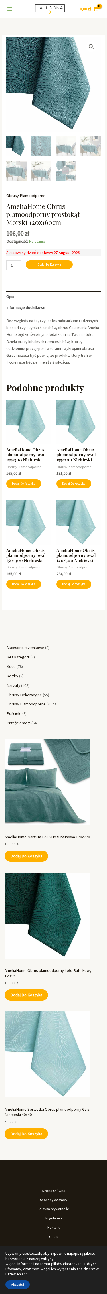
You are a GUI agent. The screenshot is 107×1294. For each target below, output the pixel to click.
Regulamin (53, 1218)
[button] (91, 47)
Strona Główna (53, 1190)
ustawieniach (16, 1274)
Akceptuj (17, 1284)
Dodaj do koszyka (26, 856)
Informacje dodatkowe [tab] (25, 307)
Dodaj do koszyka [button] (23, 484)
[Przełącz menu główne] (9, 9)
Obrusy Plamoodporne (25, 195)
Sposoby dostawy (53, 1199)
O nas (53, 1236)
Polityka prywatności (54, 1208)
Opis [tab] (10, 296)
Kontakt (53, 1227)
